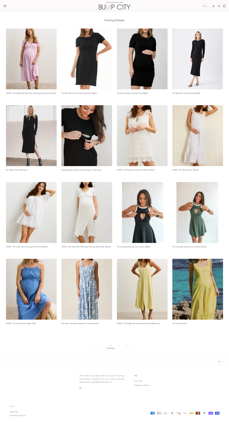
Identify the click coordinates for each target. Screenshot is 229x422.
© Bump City (14, 412)
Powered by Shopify (18, 415)
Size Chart (138, 381)
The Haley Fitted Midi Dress (16, 170)
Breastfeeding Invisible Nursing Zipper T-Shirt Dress (81, 170)
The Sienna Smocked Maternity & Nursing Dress (80, 323)
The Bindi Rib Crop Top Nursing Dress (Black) (79, 93)
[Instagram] (80, 387)
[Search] (219, 6)
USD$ (204, 6)
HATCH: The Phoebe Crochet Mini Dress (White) (136, 170)
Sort (220, 361)
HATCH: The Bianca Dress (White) (185, 170)
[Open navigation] (5, 6)
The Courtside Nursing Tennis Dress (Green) (189, 246)
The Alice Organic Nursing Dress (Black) (132, 93)
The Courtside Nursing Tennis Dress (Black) (133, 246)
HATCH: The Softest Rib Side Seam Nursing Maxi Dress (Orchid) (31, 93)
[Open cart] (224, 6)
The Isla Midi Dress (179, 323)
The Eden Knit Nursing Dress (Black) (186, 93)
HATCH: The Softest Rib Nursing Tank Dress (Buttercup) (138, 323)
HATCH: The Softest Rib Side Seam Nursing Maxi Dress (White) (86, 246)
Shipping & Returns (142, 385)
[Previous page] (95, 345)
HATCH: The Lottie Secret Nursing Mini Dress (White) (27, 246)
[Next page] (133, 345)
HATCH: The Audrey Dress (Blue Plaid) (21, 323)
